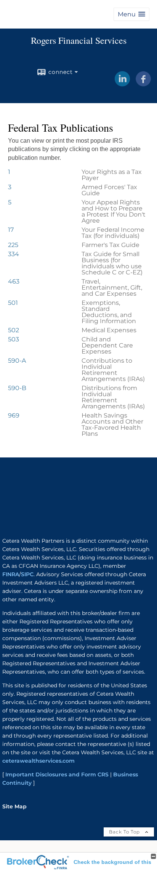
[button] (131, 14)
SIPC (27, 574)
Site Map (14, 806)
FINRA (10, 574)
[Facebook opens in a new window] (143, 83)
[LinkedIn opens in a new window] (122, 83)
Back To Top (125, 832)
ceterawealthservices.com (38, 760)
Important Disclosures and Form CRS (57, 774)
